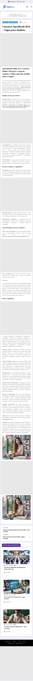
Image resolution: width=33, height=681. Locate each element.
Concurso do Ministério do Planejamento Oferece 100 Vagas (14, 568)
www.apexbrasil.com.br (7, 419)
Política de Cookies (19, 643)
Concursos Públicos (13, 22)
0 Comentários (24, 22)
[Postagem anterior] (29, 530)
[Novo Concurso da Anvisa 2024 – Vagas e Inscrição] (16, 586)
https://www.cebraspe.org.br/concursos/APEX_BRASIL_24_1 (16, 106)
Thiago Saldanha (9, 565)
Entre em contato (11, 643)
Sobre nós (14, 641)
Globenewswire (8, 641)
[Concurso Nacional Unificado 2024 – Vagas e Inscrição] (16, 616)
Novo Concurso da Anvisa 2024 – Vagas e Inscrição (14, 537)
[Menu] (27, 6)
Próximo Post (5, 534)
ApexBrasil (5, 22)
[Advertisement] (16, 50)
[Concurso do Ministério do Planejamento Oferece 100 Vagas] (16, 557)
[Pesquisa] (31, 7)
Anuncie (24, 641)
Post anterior (5, 527)
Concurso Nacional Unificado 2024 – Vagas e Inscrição (15, 627)
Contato (19, 641)
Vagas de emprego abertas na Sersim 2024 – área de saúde (16, 530)
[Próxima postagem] (29, 537)
